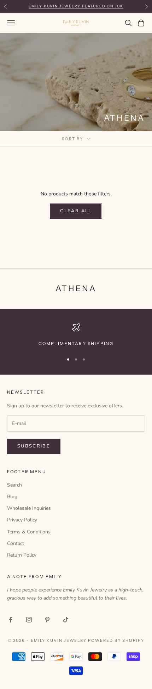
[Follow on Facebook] (10, 619)
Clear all (76, 211)
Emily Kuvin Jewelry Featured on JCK (76, 6)
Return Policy (21, 555)
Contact (15, 543)
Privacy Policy (22, 519)
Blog (12, 496)
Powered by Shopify (116, 640)
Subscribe (33, 446)
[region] (76, 335)
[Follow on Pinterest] (47, 619)
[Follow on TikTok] (65, 619)
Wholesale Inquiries (29, 508)
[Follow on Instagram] (29, 619)
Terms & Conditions (29, 531)
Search (14, 485)
